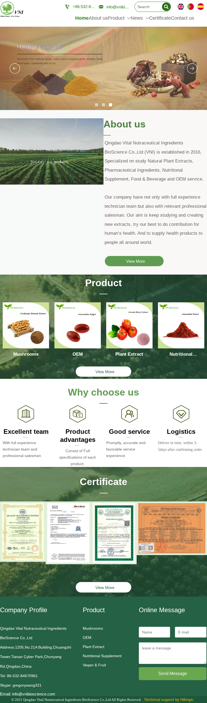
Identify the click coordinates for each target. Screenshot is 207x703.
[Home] (12, 9)
